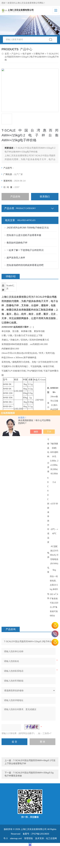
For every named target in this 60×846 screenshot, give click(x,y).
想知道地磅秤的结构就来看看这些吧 (25, 265)
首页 (7, 53)
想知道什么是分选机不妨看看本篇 (24, 235)
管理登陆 (28, 838)
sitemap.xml (16, 838)
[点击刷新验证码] (32, 726)
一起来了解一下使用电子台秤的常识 (25, 250)
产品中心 (15, 53)
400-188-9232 (55, 633)
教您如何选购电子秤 (17, 242)
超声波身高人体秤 (16, 257)
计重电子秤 (39, 53)
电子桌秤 (26, 53)
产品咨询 (15, 196)
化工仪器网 (51, 838)
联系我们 (45, 196)
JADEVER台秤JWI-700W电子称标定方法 (28, 227)
